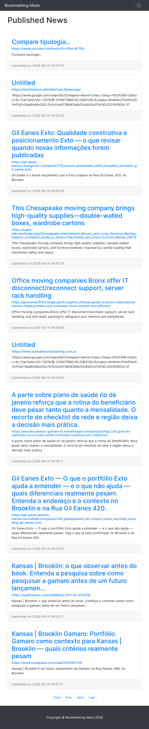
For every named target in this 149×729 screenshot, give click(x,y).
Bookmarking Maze (22, 5)
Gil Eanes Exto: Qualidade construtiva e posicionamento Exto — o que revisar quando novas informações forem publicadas (69, 144)
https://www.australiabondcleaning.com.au (44, 351)
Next (80, 697)
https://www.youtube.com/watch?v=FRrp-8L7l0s (48, 48)
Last (92, 697)
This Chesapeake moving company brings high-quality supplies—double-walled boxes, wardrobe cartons (73, 215)
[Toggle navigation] (138, 5)
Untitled (23, 82)
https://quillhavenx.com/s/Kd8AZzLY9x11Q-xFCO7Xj (51, 595)
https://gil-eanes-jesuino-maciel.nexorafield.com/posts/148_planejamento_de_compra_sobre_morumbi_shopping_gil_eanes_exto (74, 518)
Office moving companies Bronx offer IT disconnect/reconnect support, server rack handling (70, 288)
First (57, 697)
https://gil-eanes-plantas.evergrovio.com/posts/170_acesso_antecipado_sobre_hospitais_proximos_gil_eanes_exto (74, 165)
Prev (68, 697)
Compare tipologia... (41, 42)
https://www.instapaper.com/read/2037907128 (47, 663)
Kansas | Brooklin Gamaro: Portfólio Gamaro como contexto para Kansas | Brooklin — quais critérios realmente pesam (67, 645)
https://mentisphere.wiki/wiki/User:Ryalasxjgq (46, 89)
